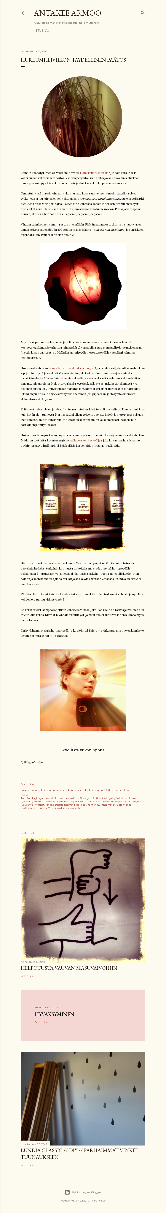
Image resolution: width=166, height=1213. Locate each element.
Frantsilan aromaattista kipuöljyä (70, 368)
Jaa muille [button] (27, 784)
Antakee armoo (67, 13)
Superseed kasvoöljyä (87, 440)
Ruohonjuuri (97, 790)
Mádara (34, 790)
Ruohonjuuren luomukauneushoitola (64, 790)
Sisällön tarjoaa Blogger (86, 1192)
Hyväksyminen (54, 1014)
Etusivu (42, 31)
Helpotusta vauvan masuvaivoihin (69, 967)
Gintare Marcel (97, 1200)
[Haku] (142, 12)
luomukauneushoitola (94, 173)
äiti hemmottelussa (118, 790)
